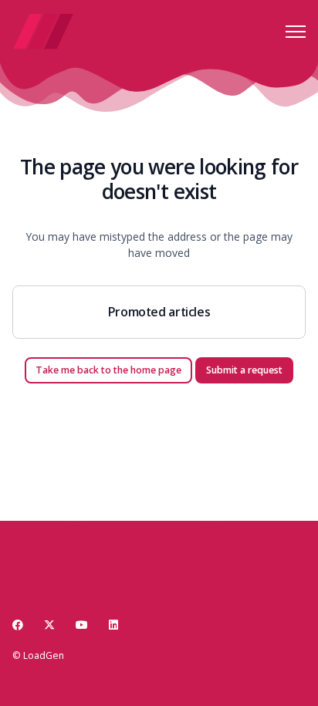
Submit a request (244, 370)
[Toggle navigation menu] (295, 32)
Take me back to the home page (108, 370)
